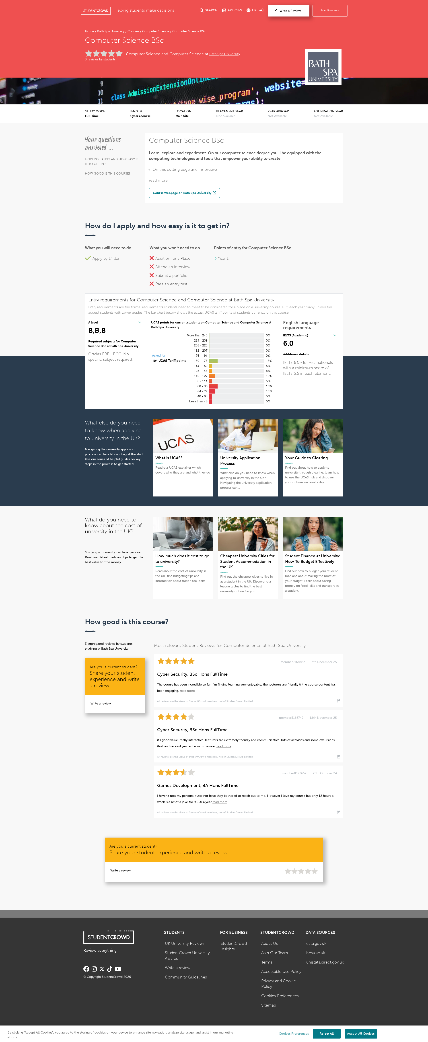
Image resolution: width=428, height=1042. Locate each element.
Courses (133, 31)
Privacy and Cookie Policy (278, 984)
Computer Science (155, 31)
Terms (266, 962)
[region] (214, 1034)
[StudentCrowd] (95, 10)
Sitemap (268, 1005)
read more (158, 180)
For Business (330, 10)
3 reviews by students (100, 59)
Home (90, 31)
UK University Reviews (184, 943)
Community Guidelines (186, 977)
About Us (269, 943)
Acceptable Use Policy (281, 971)
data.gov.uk (316, 943)
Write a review (101, 703)
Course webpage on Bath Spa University (182, 193)
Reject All (327, 1033)
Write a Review (290, 11)
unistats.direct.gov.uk (325, 962)
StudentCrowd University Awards (187, 956)
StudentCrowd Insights (234, 946)
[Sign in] (261, 10)
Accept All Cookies (360, 1033)
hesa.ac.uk (315, 953)
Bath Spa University (110, 31)
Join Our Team (274, 953)
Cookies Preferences (280, 996)
